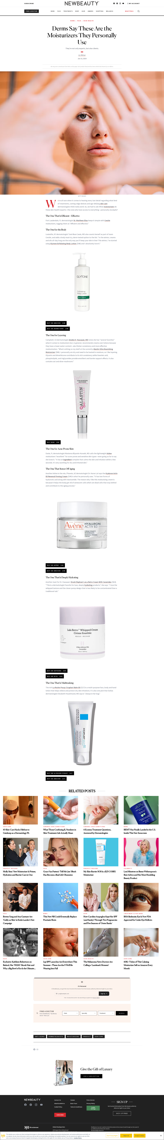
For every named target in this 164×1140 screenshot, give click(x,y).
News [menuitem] (53, 11)
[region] (82, 1136)
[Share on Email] (37, 1049)
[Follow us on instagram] (120, 3)
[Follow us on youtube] (123, 3)
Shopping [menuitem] (99, 11)
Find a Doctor (91, 1100)
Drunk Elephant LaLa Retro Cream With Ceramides (91, 582)
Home (72, 21)
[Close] (161, 1136)
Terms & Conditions (76, 1107)
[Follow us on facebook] (114, 3)
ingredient (67, 459)
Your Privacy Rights (112, 1135)
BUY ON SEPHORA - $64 (56, 671)
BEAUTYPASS (129, 11)
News (126, 826)
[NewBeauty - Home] (82, 3)
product (87, 1036)
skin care (103, 203)
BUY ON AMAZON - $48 (56, 323)
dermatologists (56, 1036)
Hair (85, 913)
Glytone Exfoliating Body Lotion (63, 243)
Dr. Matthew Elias (81, 220)
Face (79, 21)
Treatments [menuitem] (68, 11)
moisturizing (73, 1036)
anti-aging (40, 1036)
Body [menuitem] (77, 11)
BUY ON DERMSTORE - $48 (57, 328)
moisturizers (109, 206)
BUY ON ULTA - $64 (54, 676)
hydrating (88, 585)
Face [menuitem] (59, 11)
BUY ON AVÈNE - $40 (55, 565)
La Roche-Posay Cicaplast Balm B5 (66, 687)
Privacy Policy (91, 1103)
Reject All (126, 1135)
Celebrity (128, 868)
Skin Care (7, 826)
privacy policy (96, 997)
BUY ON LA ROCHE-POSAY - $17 (60, 773)
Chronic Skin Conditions (54, 826)
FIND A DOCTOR (31, 11)
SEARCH (122, 1013)
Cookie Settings (93, 1108)
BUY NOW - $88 (53, 442)
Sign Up (103, 993)
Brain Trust (73, 1103)
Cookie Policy (58, 1107)
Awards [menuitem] (90, 11)
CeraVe (107, 220)
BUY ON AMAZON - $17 (56, 779)
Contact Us (57, 1100)
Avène (109, 453)
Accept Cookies (139, 1135)
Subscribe (29, 3)
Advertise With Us (59, 1103)
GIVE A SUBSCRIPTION (91, 1076)
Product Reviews (10, 868)
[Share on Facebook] (34, 1049)
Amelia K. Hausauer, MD (78, 340)
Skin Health (88, 21)
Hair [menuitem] (83, 11)
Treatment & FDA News (133, 913)
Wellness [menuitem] (109, 11)
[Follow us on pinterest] (117, 3)
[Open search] (138, 11)
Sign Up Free (122, 1113)
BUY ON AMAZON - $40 (56, 571)
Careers (72, 1100)
